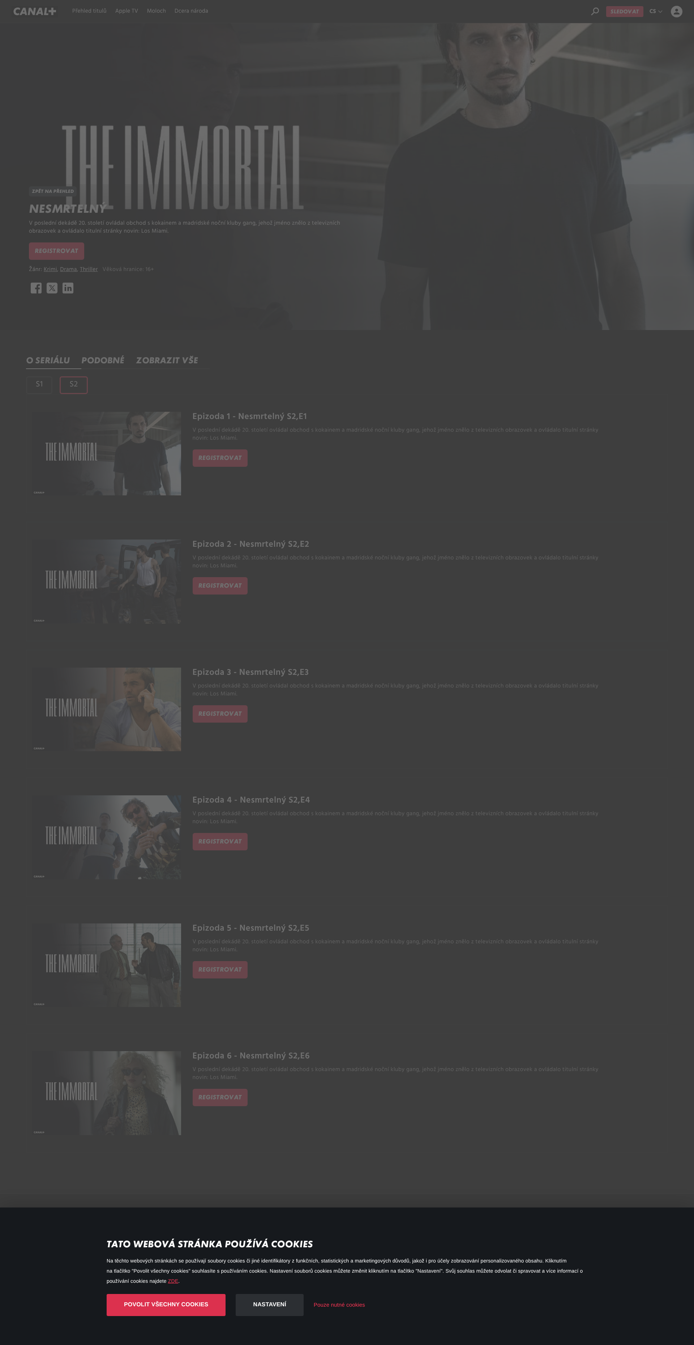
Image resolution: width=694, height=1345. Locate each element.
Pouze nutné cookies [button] (339, 1305)
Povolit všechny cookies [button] (166, 1305)
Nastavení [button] (269, 1305)
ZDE (173, 1281)
